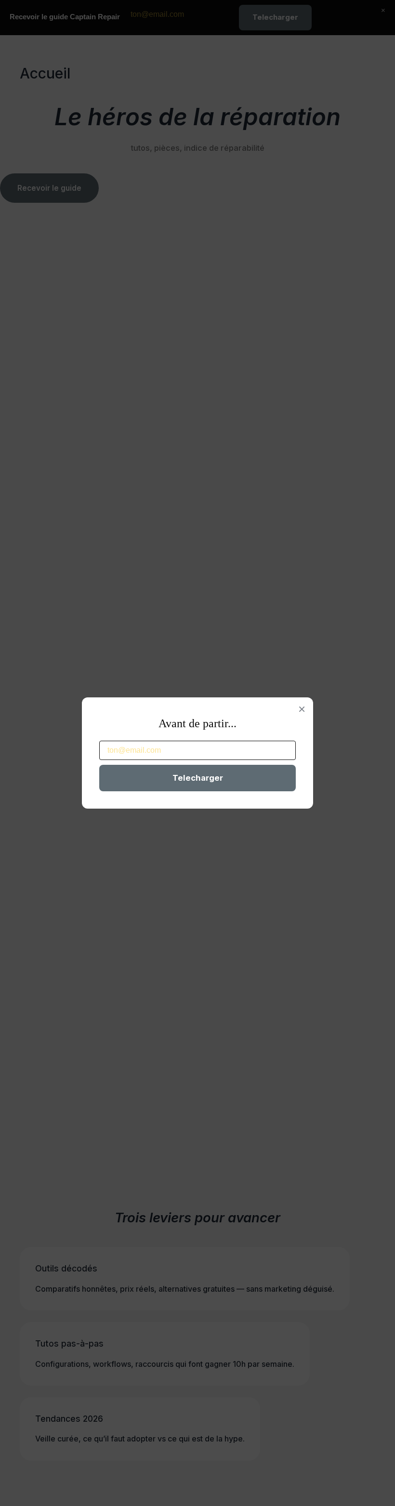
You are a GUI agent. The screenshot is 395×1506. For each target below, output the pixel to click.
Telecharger (197, 778)
